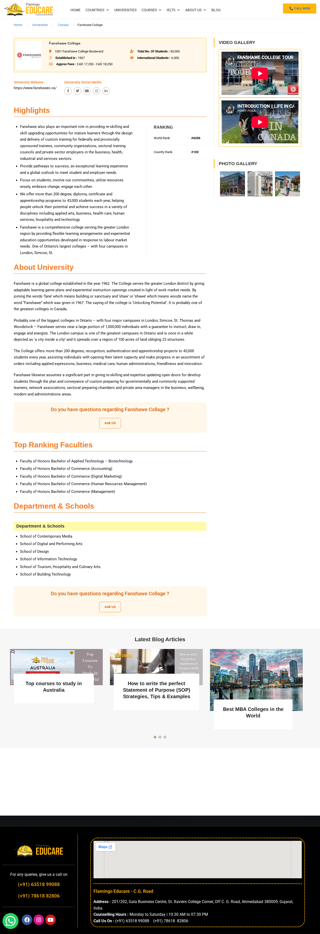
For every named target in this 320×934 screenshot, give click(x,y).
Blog (216, 10)
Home (75, 10)
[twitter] (77, 91)
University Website (29, 82)
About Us (193, 10)
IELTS (171, 10)
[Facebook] (68, 91)
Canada (63, 25)
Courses (149, 10)
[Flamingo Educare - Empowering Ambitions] (29, 8)
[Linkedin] (106, 91)
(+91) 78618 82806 (39, 896)
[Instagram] (96, 91)
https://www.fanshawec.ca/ (35, 88)
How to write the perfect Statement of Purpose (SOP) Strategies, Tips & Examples (156, 690)
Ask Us (110, 423)
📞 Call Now (299, 8)
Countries (95, 10)
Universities (125, 10)
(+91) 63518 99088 (39, 884)
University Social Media (83, 82)
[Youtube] (87, 91)
